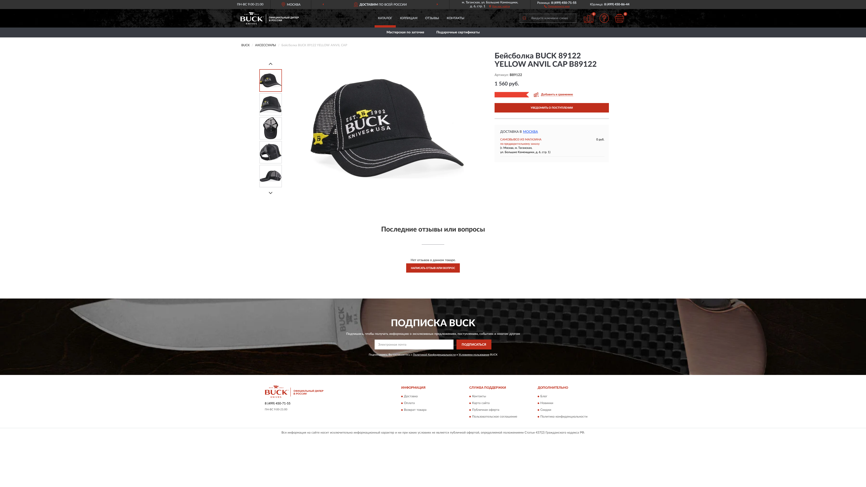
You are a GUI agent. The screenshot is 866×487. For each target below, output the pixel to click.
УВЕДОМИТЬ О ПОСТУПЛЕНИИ (552, 107)
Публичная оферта (485, 409)
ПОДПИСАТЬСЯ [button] (474, 344)
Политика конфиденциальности (563, 416)
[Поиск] (524, 18)
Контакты (455, 18)
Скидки (545, 409)
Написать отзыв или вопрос (433, 268)
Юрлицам (408, 18)
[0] (619, 18)
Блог (543, 396)
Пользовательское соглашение (494, 416)
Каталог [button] (385, 18)
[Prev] (270, 64)
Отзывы (432, 18)
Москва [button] (530, 131)
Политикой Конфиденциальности (434, 354)
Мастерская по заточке (405, 32)
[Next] (270, 193)
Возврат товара (415, 409)
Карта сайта (481, 403)
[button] (557, 6)
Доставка (411, 396)
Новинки (546, 403)
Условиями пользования (474, 354)
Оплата (409, 403)
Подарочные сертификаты (458, 32)
